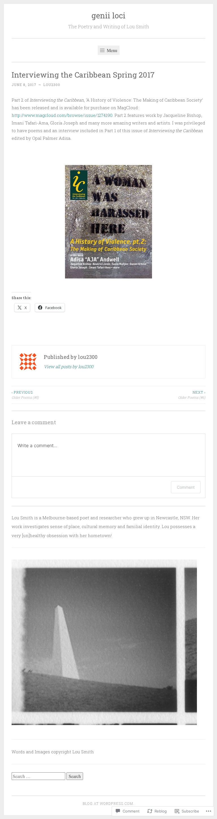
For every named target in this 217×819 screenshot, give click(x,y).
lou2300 (51, 84)
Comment (186, 487)
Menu (111, 50)
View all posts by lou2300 (68, 366)
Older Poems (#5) (25, 395)
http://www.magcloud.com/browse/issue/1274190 (62, 115)
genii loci (108, 15)
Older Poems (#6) (191, 395)
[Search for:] (39, 776)
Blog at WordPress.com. (108, 803)
